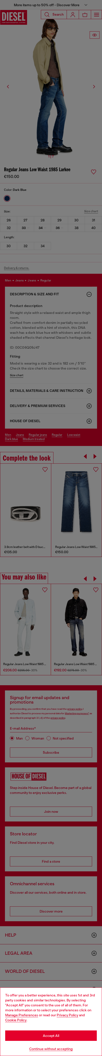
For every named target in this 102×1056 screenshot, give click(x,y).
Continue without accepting (51, 1049)
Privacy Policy (67, 1015)
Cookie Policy (15, 1020)
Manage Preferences (21, 1015)
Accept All (51, 1036)
